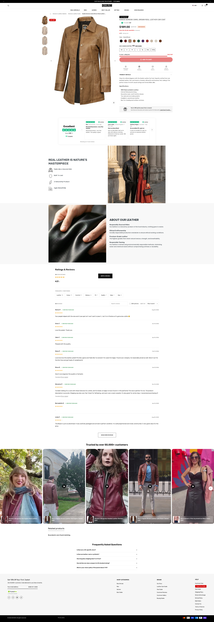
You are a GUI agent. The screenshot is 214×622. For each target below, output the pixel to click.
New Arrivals (120, 583)
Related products (56, 528)
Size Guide (160, 589)
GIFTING (116, 10)
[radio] (121, 41)
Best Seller (120, 592)
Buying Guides (161, 598)
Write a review (105, 276)
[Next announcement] (210, 1)
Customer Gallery (161, 595)
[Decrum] (50, 14)
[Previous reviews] (82, 129)
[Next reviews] (152, 129)
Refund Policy (199, 598)
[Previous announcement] (4, 1)
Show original (64, 377)
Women (119, 589)
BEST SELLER (106, 10)
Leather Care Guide (162, 586)
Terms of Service (199, 607)
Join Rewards (139, 10)
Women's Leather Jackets (59, 13)
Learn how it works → (165, 110)
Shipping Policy (199, 592)
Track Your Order (200, 586)
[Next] (114, 61)
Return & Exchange (200, 595)
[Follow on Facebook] (9, 597)
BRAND (126, 10)
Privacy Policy (199, 609)
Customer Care (199, 583)
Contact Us (198, 604)
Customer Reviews (162, 592)
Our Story (159, 583)
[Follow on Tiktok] (21, 597)
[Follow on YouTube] (17, 597)
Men (118, 586)
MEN (85, 10)
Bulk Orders (198, 601)
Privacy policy (61, 617)
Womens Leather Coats (74, 13)
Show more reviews (107, 435)
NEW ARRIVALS (75, 10)
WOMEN (94, 10)
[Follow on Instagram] (13, 597)
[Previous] (52, 61)
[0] (205, 5)
